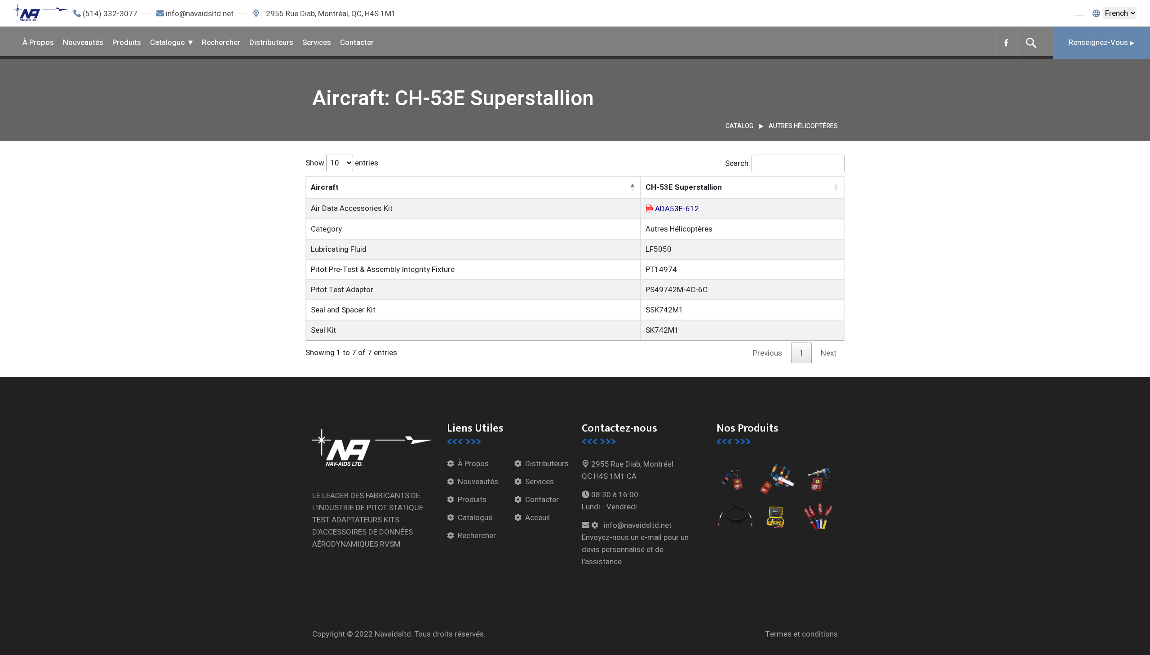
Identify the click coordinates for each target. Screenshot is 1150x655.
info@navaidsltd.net (200, 13)
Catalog (739, 126)
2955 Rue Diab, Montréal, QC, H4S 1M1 (330, 13)
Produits (126, 42)
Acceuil (537, 517)
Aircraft (325, 187)
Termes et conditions (801, 634)
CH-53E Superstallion (684, 187)
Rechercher (221, 42)
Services (316, 42)
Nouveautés (83, 42)
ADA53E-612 (677, 208)
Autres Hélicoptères (803, 126)
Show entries (341, 163)
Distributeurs (271, 42)
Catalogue (167, 42)
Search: (737, 163)
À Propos (38, 42)
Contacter (357, 42)
